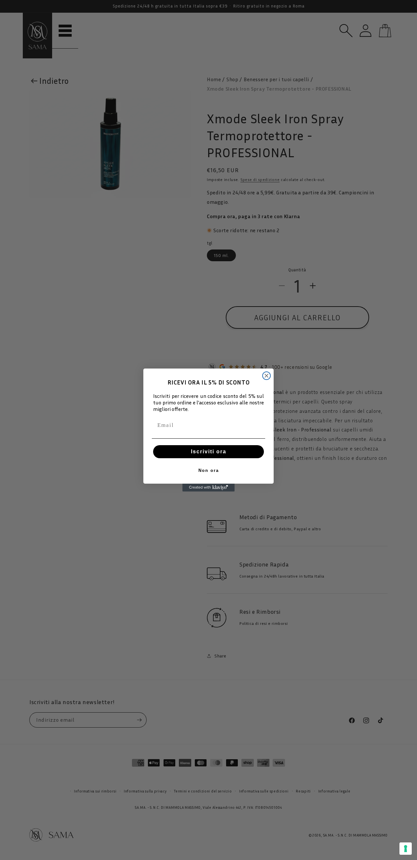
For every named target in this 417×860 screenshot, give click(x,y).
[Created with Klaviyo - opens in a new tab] (208, 487)
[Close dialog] (266, 376)
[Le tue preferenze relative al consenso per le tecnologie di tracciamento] (405, 848)
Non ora (208, 470)
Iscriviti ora (208, 451)
